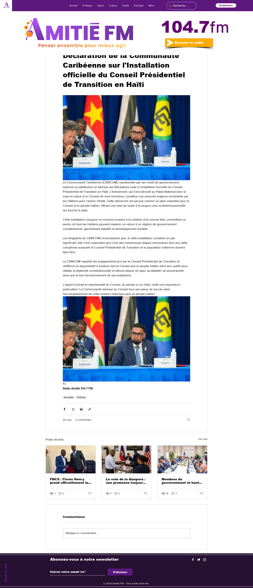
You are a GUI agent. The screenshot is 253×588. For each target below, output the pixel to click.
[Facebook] (193, 559)
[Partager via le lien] (89, 409)
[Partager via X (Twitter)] (73, 409)
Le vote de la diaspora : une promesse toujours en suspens (125, 481)
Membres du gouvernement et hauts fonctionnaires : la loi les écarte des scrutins (181, 481)
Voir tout (202, 439)
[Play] (170, 42)
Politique (81, 397)
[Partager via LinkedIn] (81, 409)
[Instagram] (205, 559)
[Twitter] (199, 559)
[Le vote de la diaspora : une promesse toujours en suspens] (126, 459)
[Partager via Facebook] (64, 409)
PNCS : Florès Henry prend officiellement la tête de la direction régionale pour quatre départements (69, 481)
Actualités (69, 397)
